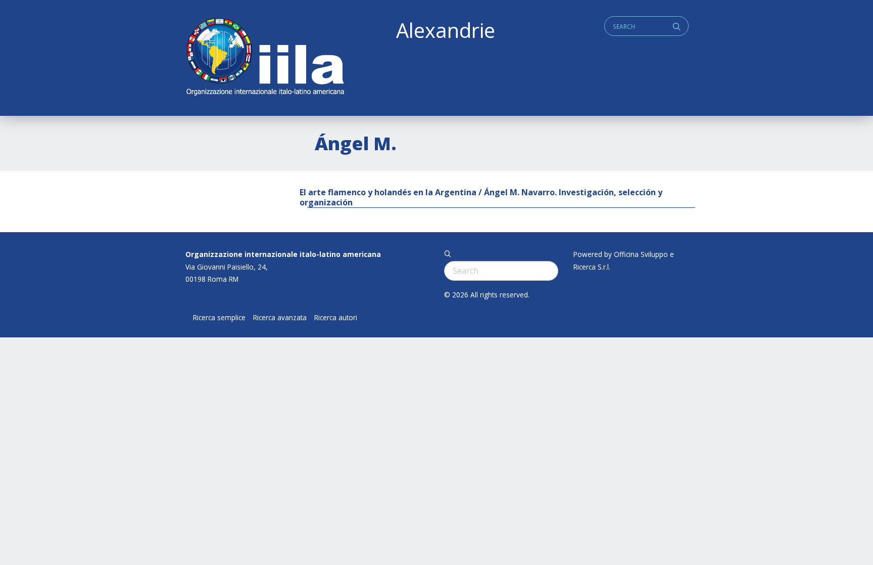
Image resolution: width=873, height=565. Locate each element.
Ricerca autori (335, 317)
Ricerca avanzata (280, 317)
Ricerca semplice (219, 317)
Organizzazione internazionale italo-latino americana (283, 254)
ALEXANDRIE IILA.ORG (264, 58)
